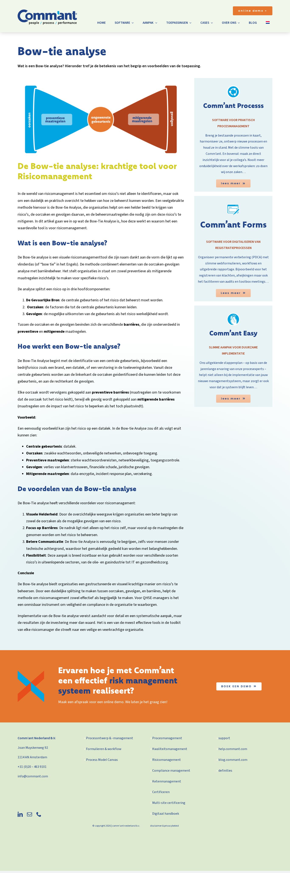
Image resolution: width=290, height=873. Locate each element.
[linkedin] (20, 814)
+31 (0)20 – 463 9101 (32, 766)
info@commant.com (33, 776)
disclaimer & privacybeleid (164, 826)
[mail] (29, 814)
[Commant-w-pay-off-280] (47, 11)
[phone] (38, 814)
